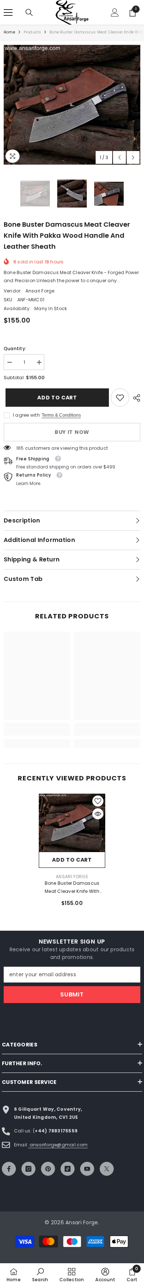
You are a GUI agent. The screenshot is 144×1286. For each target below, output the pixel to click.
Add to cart (57, 397)
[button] (119, 157)
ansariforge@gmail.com (58, 1145)
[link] (120, 397)
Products (32, 32)
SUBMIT (72, 994)
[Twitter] (107, 1169)
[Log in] (115, 12)
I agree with (26, 415)
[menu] (8, 12)
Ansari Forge (40, 291)
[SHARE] (134, 398)
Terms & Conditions (61, 415)
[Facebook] (9, 1169)
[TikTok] (68, 1169)
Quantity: (15, 348)
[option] (72, 105)
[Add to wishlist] (97, 801)
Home (9, 32)
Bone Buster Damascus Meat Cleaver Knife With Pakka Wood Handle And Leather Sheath (72, 887)
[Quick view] (97, 813)
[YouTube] (87, 1169)
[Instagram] (28, 1169)
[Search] (29, 12)
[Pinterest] (48, 1169)
